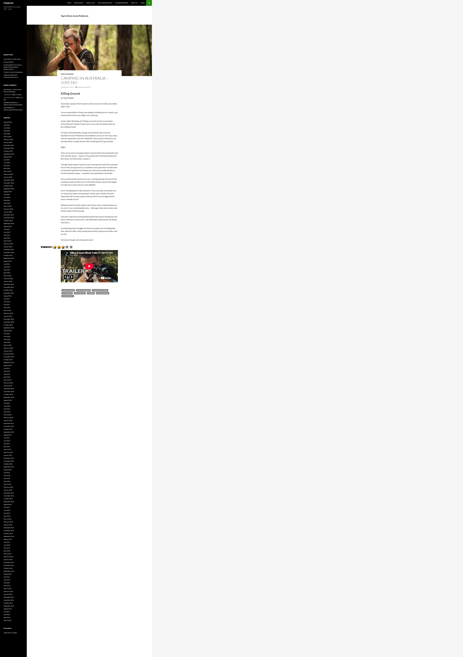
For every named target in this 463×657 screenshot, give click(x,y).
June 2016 (7, 475)
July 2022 (7, 264)
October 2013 (8, 568)
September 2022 (9, 258)
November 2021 (9, 287)
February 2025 (8, 174)
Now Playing (78, 3)
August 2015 (8, 504)
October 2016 (8, 464)
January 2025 (8, 177)
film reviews (67, 293)
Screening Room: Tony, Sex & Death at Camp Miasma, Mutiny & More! (13, 67)
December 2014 (9, 528)
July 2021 (7, 299)
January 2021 (8, 316)
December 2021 (9, 284)
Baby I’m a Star (16, 94)
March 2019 (7, 380)
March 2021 (7, 310)
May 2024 (7, 200)
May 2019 (7, 374)
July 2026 (7, 125)
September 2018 (9, 397)
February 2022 (8, 278)
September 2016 (9, 467)
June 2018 (7, 406)
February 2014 (8, 557)
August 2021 (8, 296)
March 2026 (7, 136)
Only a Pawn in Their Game (12, 59)
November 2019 (9, 357)
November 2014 (9, 530)
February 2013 (8, 591)
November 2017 (9, 426)
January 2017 (8, 455)
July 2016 (7, 473)
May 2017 (7, 444)
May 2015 (7, 513)
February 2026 (8, 139)
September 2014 (9, 536)
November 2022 (9, 252)
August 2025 (8, 157)
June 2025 (7, 163)
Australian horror (100, 290)
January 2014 (8, 559)
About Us (134, 3)
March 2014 (7, 554)
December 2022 (9, 249)
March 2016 (7, 484)
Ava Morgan (7, 89)
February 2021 (8, 313)
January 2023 (8, 247)
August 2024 (8, 192)
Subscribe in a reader (10, 633)
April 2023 (7, 238)
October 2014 (8, 533)
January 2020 (8, 351)
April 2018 (7, 412)
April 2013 (7, 586)
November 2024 (9, 183)
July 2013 (7, 577)
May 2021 (7, 305)
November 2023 (9, 218)
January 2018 (8, 420)
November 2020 (9, 322)
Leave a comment (84, 87)
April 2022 (7, 273)
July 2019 (7, 368)
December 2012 (9, 597)
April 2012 (7, 617)
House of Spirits (9, 62)
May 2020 (7, 339)
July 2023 (7, 229)
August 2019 (8, 365)
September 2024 (9, 189)
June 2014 (7, 545)
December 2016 (9, 458)
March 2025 (7, 171)
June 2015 (7, 510)
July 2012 (7, 612)
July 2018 (7, 403)
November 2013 (9, 565)
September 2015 (9, 501)
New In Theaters (67, 74)
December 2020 (9, 319)
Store (143, 3)
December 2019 (9, 354)
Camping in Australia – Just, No (84, 80)
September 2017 (9, 432)
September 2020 (9, 328)
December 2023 (9, 215)
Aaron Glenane (68, 290)
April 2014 (7, 551)
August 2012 (8, 609)
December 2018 (9, 389)
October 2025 (8, 151)
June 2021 (7, 302)
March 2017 (7, 449)
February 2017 (8, 452)
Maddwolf (8, 3)
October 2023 (8, 220)
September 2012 (9, 606)
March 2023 (7, 241)
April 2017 (7, 446)
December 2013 (9, 562)
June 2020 (7, 336)
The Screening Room (105, 3)
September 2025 (9, 154)
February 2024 (8, 209)
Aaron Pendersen (83, 290)
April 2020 (7, 342)
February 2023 (8, 244)
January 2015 (8, 525)
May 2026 (7, 131)
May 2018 (7, 409)
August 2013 (8, 574)
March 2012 (7, 620)
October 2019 (8, 360)
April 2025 (7, 168)
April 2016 (7, 481)
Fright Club (90, 3)
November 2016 (9, 461)
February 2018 (8, 417)
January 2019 (8, 386)
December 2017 (9, 423)
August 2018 (8, 400)
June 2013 (7, 580)
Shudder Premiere (121, 3)
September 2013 (9, 571)
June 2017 (7, 441)
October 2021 (8, 290)
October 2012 (8, 603)
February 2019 (8, 383)
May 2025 (7, 165)
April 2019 (7, 377)
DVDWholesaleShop (10, 102)
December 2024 (9, 180)
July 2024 (7, 194)
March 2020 (7, 345)
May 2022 (7, 270)
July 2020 (7, 333)
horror (91, 293)
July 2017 (7, 438)
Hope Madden (80, 293)
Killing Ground (102, 293)
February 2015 (8, 522)
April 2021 (7, 307)
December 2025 (9, 145)
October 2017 (8, 429)
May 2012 (7, 614)
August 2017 (8, 435)
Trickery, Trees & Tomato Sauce (13, 72)
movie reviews (68, 296)
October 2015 (8, 499)
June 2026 (7, 128)
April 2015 (7, 516)
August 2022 (8, 261)
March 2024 (7, 206)
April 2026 (7, 134)
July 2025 (7, 160)
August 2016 (8, 470)
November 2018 (9, 391)
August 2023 (8, 226)
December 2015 (9, 493)
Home (69, 3)
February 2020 (8, 348)
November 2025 (9, 148)
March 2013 (7, 588)
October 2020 (8, 325)
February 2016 (8, 487)
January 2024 (8, 212)
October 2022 (8, 255)
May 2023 (7, 235)
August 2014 (8, 539)
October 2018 (8, 394)
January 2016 (8, 490)
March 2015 (7, 519)
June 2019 (7, 371)
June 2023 (7, 232)
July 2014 (7, 542)
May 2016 (7, 478)
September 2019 (9, 362)
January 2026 (8, 142)
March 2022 (7, 276)
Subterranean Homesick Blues (13, 105)
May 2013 (7, 583)
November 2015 (9, 496)
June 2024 (7, 197)
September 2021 (9, 293)
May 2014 (7, 548)
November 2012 (9, 600)
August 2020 (8, 331)
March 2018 (7, 415)
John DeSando (8, 108)
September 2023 (9, 223)
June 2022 (7, 267)
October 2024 (8, 186)
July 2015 (7, 507)
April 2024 (7, 203)
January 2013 (8, 594)
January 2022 (8, 281)
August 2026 (8, 122)
